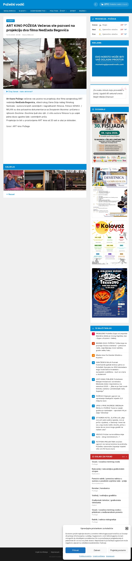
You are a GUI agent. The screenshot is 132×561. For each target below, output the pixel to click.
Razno (83, 11)
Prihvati (75, 550)
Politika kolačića (85, 556)
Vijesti (23, 11)
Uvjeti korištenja (99, 556)
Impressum (110, 556)
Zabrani (97, 550)
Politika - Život (58, 11)
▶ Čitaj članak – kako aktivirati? (19, 91)
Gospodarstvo (38, 11)
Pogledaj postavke (118, 550)
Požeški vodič (13, 4)
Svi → (124, 457)
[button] (127, 528)
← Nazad (10, 194)
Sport (73, 11)
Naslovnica (9, 11)
